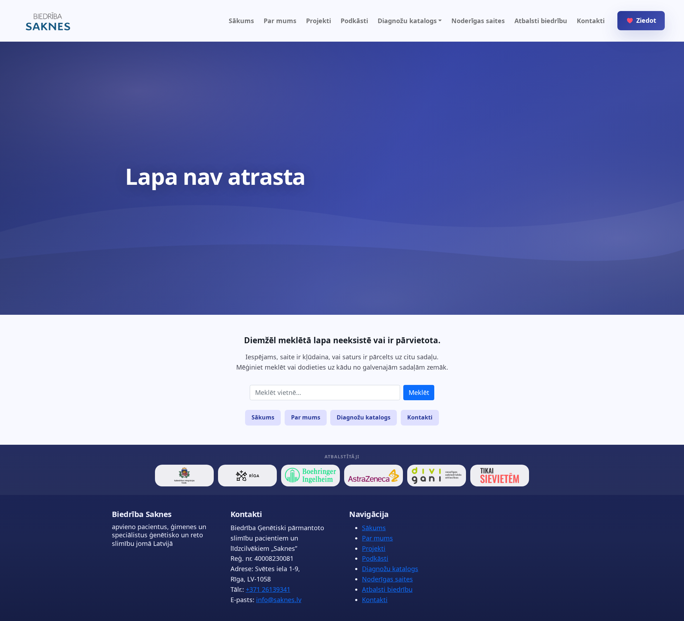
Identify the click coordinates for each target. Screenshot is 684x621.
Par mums (280, 20)
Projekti (318, 20)
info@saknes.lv (278, 599)
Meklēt (419, 392)
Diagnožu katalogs (363, 417)
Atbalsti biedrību (540, 20)
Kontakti (591, 20)
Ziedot (646, 20)
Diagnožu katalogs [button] (407, 20)
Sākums (241, 20)
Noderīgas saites (478, 20)
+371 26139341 (268, 589)
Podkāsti (354, 20)
